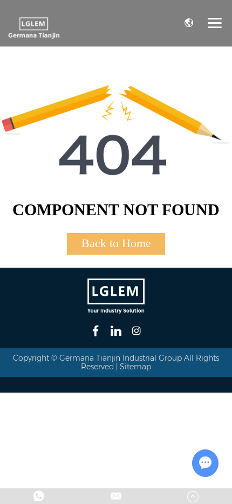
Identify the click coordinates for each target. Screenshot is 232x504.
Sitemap (135, 367)
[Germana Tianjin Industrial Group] (34, 27)
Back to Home (116, 243)
